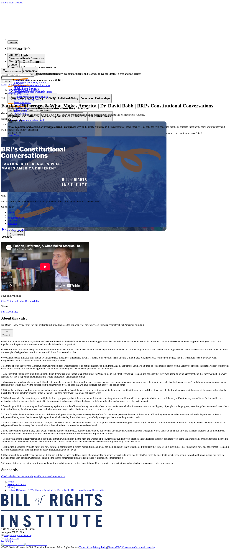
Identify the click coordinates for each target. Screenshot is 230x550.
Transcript (12, 220)
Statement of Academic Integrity (139, 547)
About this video (16, 217)
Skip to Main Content (12, 2)
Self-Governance (9, 311)
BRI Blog (18, 82)
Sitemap (112, 547)
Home (11, 481)
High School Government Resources (32, 85)
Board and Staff (21, 80)
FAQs (17, 88)
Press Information (22, 102)
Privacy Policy (21, 113)
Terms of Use (20, 110)
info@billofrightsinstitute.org (18, 535)
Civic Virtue (7, 301)
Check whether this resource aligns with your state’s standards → (33, 476)
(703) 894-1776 (11, 538)
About (11, 61)
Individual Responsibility (27, 301)
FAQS (119, 547)
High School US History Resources (31, 82)
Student (12, 48)
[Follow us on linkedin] (2, 541)
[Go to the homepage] (115, 511)
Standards (12, 223)
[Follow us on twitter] (10, 541)
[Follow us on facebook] (5, 541)
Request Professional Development (31, 96)
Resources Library (17, 484)
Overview (12, 215)
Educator (13, 42)
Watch (11, 212)
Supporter (13, 55)
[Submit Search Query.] (32, 75)
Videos (11, 487)
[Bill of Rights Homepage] (58, 39)
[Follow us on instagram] (7, 541)
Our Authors (20, 85)
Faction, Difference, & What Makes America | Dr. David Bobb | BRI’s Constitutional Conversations (57, 490)
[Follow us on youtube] (12, 541)
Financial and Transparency (27, 99)
